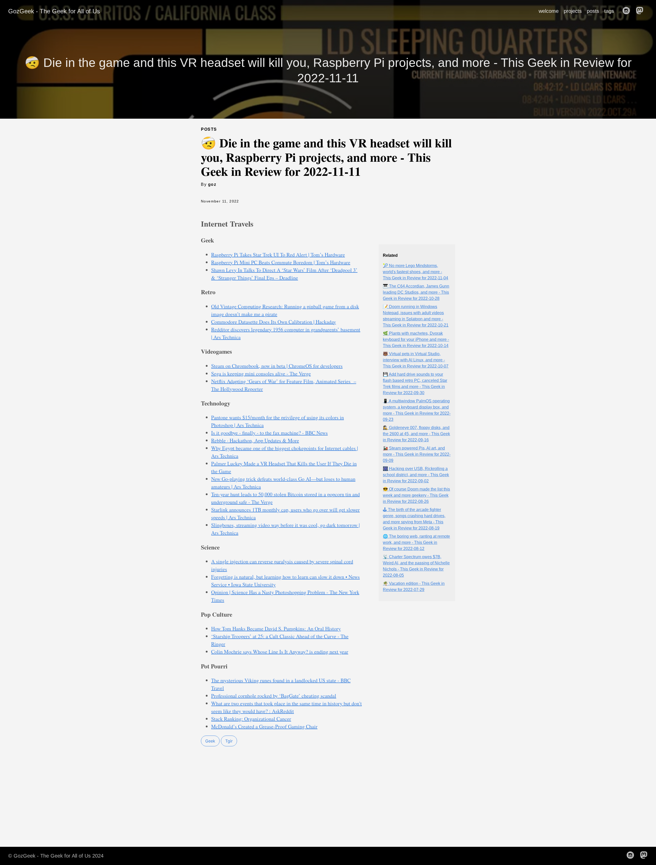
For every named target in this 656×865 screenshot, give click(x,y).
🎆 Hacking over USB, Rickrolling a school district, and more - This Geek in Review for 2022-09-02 (416, 474)
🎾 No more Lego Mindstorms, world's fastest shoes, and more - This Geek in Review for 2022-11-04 (415, 271)
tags (609, 11)
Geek (210, 741)
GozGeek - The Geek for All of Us (54, 11)
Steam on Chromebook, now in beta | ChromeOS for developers (277, 365)
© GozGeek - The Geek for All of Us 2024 (56, 856)
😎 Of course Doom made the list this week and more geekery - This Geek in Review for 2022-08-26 (416, 495)
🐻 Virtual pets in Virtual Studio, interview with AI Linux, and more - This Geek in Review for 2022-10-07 (415, 360)
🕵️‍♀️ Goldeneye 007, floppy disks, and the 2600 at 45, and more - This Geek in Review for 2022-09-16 (416, 433)
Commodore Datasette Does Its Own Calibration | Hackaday (273, 321)
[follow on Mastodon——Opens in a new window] (641, 11)
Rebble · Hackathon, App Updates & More (255, 440)
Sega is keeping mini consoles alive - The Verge (261, 373)
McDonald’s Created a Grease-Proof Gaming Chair (264, 726)
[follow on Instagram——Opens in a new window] (627, 11)
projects (573, 11)
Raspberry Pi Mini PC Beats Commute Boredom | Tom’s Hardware (280, 262)
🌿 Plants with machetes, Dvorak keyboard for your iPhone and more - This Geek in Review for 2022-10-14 (416, 339)
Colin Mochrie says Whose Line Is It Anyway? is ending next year (279, 651)
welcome (549, 11)
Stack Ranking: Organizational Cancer (251, 718)
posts (593, 11)
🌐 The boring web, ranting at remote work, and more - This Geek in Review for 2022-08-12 (416, 542)
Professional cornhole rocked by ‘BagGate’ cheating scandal (273, 695)
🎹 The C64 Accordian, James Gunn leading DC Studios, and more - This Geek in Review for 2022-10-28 (416, 292)
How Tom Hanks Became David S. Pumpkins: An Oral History (276, 628)
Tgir (229, 741)
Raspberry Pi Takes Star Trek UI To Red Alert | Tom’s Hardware (278, 254)
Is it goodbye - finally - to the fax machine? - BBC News (269, 432)
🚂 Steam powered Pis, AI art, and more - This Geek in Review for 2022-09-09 (416, 454)
